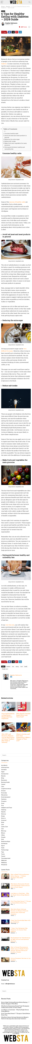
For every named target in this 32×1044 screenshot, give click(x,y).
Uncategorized (5, 858)
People (3, 837)
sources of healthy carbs (17, 202)
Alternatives (5, 767)
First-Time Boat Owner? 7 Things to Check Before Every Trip (21, 902)
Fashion (3, 799)
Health (8, 6)
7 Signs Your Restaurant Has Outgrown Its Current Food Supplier (19, 929)
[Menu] (2, 2)
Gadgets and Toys (6, 807)
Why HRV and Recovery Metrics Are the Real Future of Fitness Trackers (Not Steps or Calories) (8, 738)
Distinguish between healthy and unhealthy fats (15, 148)
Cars (2, 786)
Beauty (3, 776)
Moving (3, 831)
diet (13, 666)
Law (2, 824)
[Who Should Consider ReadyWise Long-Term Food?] (23, 703)
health (25, 666)
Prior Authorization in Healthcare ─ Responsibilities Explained (8, 716)
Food (2, 803)
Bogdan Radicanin (11, 23)
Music (3, 833)
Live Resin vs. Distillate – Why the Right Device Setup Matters (20, 894)
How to (3, 818)
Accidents (4, 765)
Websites (4, 860)
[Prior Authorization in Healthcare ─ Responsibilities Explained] (9, 703)
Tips (2, 852)
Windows (4, 864)
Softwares (4, 843)
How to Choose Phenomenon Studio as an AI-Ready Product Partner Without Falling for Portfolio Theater (19, 949)
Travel (3, 856)
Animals (4, 769)
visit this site (9, 625)
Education (4, 795)
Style (2, 848)
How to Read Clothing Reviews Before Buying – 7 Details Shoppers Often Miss (20, 876)
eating (17, 666)
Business (4, 780)
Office (3, 835)
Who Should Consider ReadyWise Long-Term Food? (23, 715)
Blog (2, 778)
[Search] (29, 2)
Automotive (4, 774)
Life (2, 828)
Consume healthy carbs (11, 133)
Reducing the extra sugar (12, 139)
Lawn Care (4, 826)
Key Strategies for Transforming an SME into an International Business (20, 939)
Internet (3, 820)
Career (3, 784)
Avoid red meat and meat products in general (16, 136)
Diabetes (8, 666)
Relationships (5, 841)
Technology (5, 850)
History (3, 814)
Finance (3, 801)
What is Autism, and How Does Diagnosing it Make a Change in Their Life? (23, 737)
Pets (2, 839)
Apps (2, 771)
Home (3, 6)
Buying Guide (5, 782)
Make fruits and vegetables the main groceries (16, 144)
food (21, 666)
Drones (3, 790)
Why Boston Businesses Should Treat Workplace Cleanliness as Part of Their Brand (20, 885)
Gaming (3, 809)
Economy (4, 793)
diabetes (4, 64)
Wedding (4, 862)
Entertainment (5, 797)
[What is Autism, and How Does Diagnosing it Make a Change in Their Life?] (23, 723)
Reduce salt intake (10, 141)
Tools (3, 854)
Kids (2, 822)
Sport (3, 845)
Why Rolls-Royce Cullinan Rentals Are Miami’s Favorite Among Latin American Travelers (19, 911)
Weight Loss (5, 669)
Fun (2, 805)
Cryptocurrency (6, 788)
